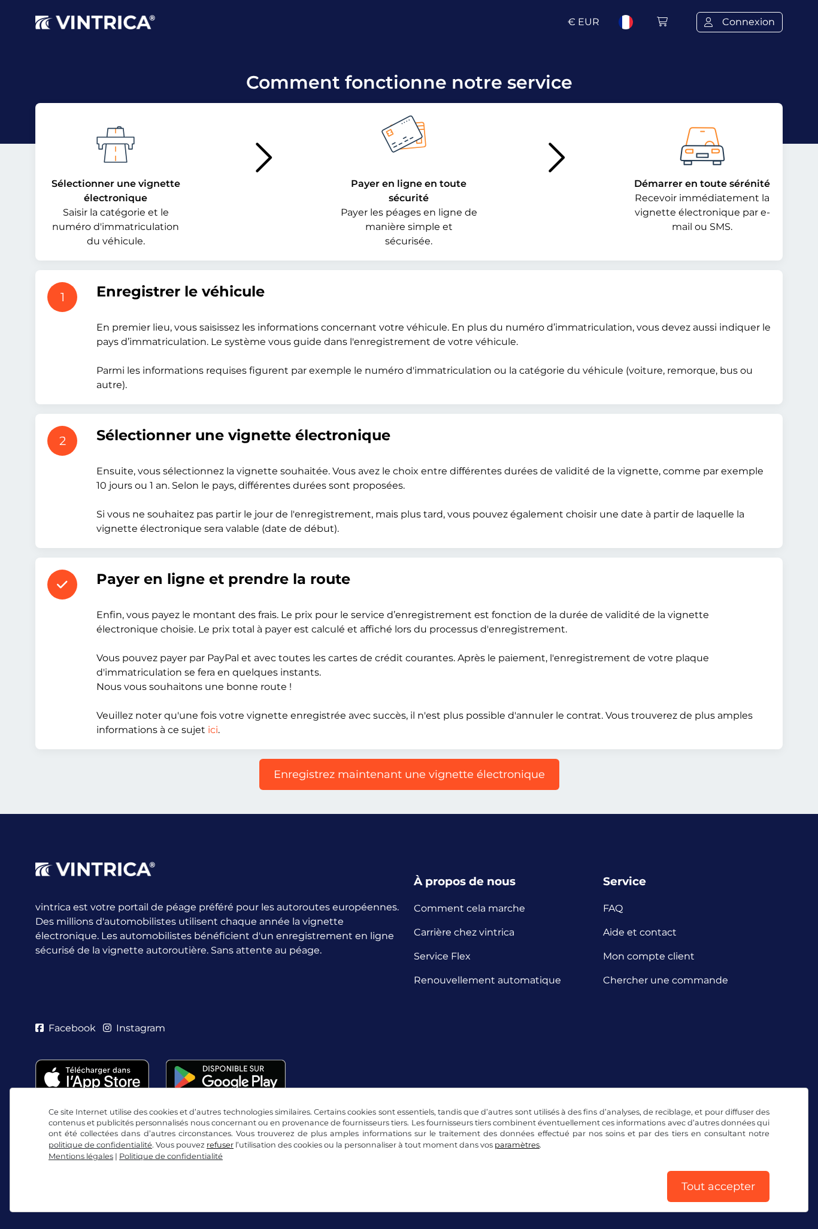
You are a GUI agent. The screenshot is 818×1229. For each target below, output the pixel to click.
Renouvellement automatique (487, 980)
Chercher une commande (665, 980)
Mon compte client (649, 956)
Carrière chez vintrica (464, 932)
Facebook (72, 1028)
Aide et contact (640, 932)
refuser (220, 1144)
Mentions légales (81, 1156)
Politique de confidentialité (171, 1156)
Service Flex (442, 956)
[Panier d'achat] (662, 22)
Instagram (140, 1028)
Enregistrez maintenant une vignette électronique (409, 774)
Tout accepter (718, 1186)
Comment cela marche (469, 908)
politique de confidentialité (100, 1144)
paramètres (517, 1144)
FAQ (613, 908)
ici (213, 729)
